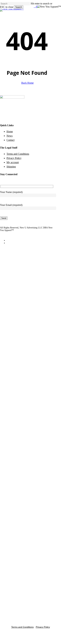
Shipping (11, 166)
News (10, 135)
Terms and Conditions (18, 153)
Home (10, 131)
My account (13, 162)
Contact (10, 140)
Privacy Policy (14, 158)
